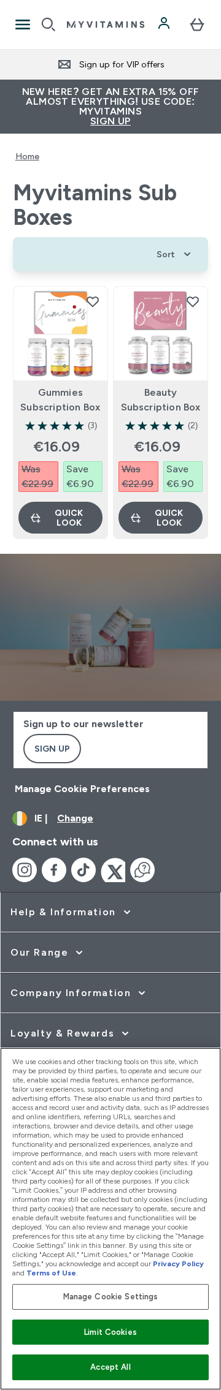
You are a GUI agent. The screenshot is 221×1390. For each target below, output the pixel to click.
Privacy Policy (178, 1264)
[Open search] (48, 24)
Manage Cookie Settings (110, 1296)
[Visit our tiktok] (83, 870)
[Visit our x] (113, 870)
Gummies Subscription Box (60, 399)
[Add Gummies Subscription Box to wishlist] (92, 301)
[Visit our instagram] (24, 870)
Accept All (110, 1367)
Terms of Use (51, 1273)
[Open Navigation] (23, 24)
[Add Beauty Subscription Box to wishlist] (192, 301)
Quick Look (69, 517)
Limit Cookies (110, 1332)
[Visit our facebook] (54, 870)
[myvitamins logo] (105, 24)
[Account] (165, 24)
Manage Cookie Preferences (82, 789)
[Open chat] (142, 870)
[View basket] (197, 24)
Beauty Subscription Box (161, 399)
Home (27, 156)
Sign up (52, 749)
